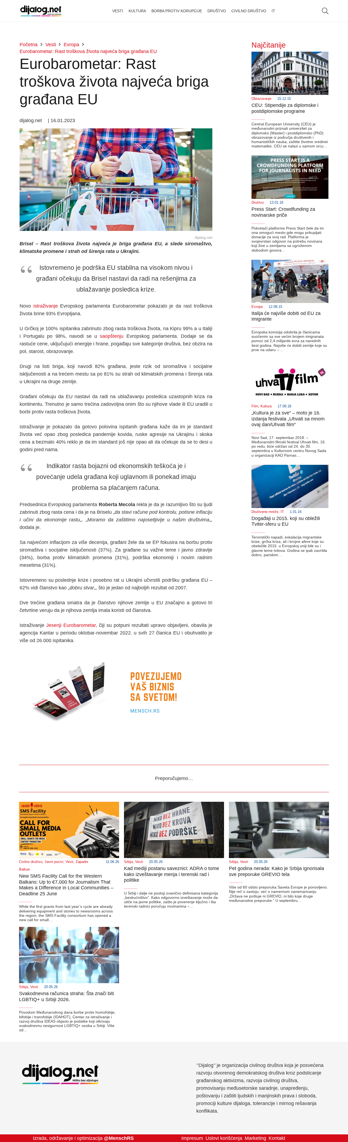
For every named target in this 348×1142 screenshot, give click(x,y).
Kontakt (277, 1138)
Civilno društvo (30, 862)
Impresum (192, 1138)
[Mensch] (116, 655)
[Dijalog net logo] (41, 11)
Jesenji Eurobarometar (71, 625)
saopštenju (111, 336)
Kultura (266, 406)
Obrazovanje (261, 99)
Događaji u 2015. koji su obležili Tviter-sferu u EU (285, 521)
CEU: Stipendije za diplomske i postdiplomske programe (284, 108)
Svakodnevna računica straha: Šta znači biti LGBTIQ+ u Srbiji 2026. (66, 996)
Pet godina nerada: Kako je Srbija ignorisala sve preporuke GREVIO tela (276, 871)
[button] (325, 11)
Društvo (257, 203)
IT (282, 512)
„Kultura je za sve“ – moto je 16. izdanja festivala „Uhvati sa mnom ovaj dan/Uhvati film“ (288, 418)
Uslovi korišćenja (224, 1138)
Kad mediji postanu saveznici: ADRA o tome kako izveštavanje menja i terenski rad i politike (171, 874)
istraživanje (45, 306)
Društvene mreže (264, 512)
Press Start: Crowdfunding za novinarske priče (283, 212)
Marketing (255, 1138)
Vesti (69, 862)
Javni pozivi (54, 862)
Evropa (257, 307)
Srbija (128, 862)
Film (254, 406)
